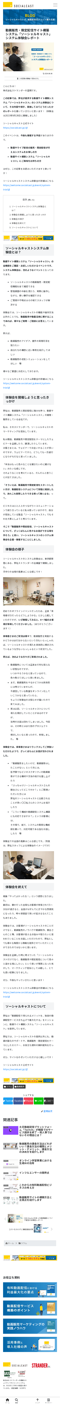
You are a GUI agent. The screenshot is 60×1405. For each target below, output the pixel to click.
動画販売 (20, 1086)
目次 (25, 199)
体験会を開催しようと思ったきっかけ (29, 214)
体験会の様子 (18, 218)
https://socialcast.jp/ (14, 127)
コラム (9, 1086)
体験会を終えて (19, 223)
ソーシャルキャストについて (25, 227)
